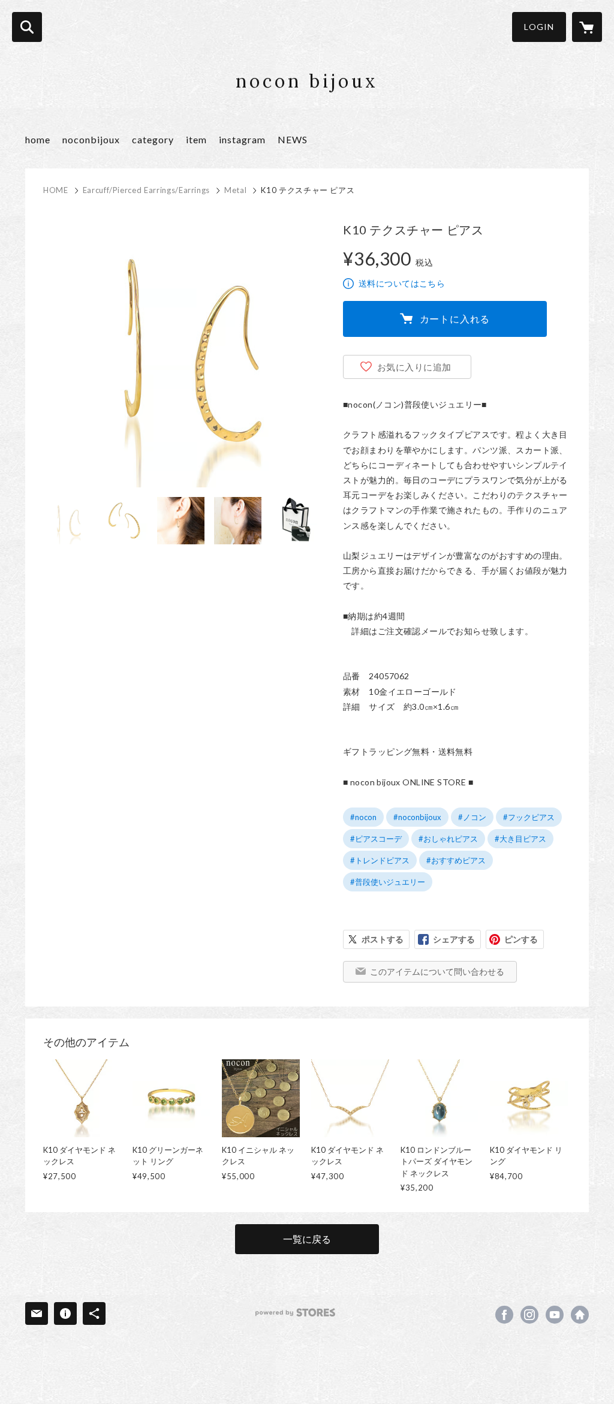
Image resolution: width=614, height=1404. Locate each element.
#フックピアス (529, 817)
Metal (235, 190)
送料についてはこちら (402, 283)
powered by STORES (295, 1312)
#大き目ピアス (520, 838)
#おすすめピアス (456, 860)
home (37, 139)
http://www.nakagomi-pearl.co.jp (580, 1315)
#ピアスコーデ (376, 838)
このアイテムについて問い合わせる (437, 971)
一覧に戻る (307, 1239)
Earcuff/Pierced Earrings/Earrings (146, 190)
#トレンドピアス (380, 860)
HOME (55, 190)
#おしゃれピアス (448, 838)
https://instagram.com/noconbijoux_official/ (529, 1315)
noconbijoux (91, 139)
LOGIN (539, 27)
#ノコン (472, 817)
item (196, 139)
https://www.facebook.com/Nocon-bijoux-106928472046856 (504, 1315)
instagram (242, 139)
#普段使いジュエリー (387, 882)
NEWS (293, 139)
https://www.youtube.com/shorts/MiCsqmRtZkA (555, 1315)
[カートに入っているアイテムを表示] (587, 27)
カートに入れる (455, 318)
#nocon (363, 817)
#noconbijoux (417, 817)
